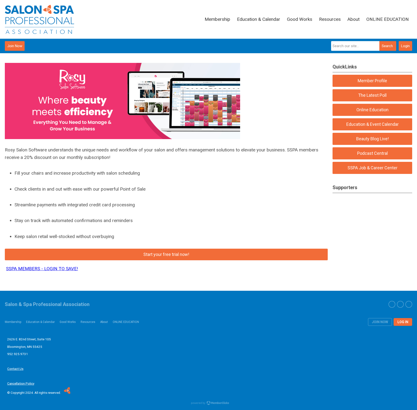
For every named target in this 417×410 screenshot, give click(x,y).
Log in (402, 322)
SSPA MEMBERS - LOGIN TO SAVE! (42, 268)
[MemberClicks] (39, 19)
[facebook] (392, 304)
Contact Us (15, 369)
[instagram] (408, 304)
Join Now (14, 46)
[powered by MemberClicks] (208, 403)
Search (387, 46)
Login (405, 46)
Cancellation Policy (20, 383)
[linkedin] (400, 304)
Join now (380, 322)
